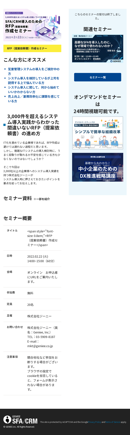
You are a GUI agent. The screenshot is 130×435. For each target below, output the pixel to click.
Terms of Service (112, 421)
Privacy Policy (94, 421)
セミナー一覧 (98, 77)
